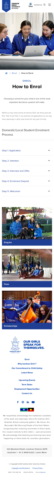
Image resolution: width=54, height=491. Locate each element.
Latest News (27, 372)
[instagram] (23, 402)
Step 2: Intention (10, 160)
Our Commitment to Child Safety (27, 368)
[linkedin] (28, 402)
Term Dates (27, 384)
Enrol (14, 73)
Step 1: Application (11, 150)
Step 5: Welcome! (11, 191)
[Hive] (31, 5)
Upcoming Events (27, 380)
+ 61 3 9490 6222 (25, 452)
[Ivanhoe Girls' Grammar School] (15, 345)
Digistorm (43, 472)
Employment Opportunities (27, 389)
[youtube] (33, 402)
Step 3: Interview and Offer (15, 170)
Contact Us (38, 5)
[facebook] (18, 402)
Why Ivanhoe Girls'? (27, 364)
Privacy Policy (37, 468)
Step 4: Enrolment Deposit (15, 181)
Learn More (41, 452)
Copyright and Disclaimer (21, 468)
